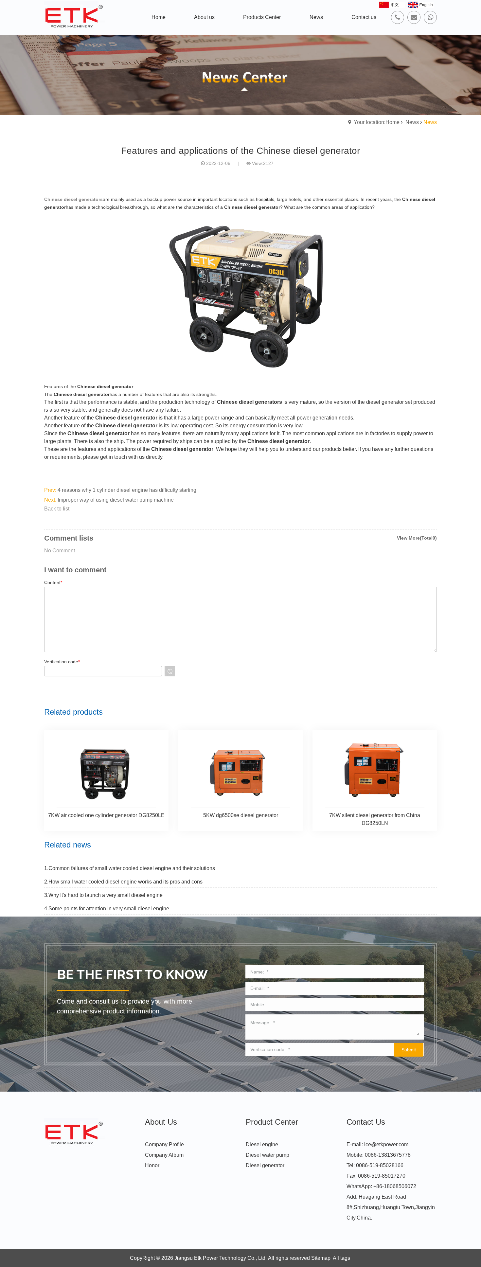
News (412, 122)
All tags (341, 1258)
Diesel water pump (267, 1155)
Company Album (164, 1155)
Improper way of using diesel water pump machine (116, 500)
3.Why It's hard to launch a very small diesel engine (103, 895)
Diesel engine (262, 1144)
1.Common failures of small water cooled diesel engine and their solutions (129, 868)
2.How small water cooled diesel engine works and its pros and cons (123, 881)
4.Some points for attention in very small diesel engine (106, 908)
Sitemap (320, 1258)
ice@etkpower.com (386, 1144)
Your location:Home (377, 122)
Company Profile (164, 1144)
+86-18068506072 (394, 1186)
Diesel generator (265, 1165)
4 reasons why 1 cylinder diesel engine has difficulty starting (127, 490)
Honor (152, 1165)
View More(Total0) (417, 538)
